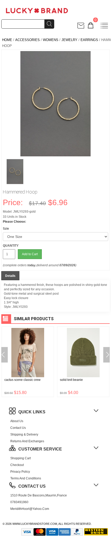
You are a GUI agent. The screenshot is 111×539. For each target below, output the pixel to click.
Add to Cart (30, 254)
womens (50, 40)
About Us (16, 421)
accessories (27, 40)
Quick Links (31, 412)
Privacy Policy (20, 471)
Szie (6, 228)
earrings (89, 40)
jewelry (69, 40)
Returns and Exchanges (27, 441)
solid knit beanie (71, 380)
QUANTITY (11, 245)
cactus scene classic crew (22, 380)
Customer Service (40, 449)
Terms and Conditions (25, 478)
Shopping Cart (20, 458)
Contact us (18, 428)
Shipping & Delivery (24, 434)
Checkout (17, 465)
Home (7, 40)
